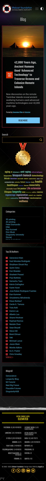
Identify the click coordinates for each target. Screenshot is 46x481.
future (22, 182)
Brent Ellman (14, 334)
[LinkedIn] (23, 470)
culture (38, 179)
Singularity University (15, 235)
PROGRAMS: (28, 449)
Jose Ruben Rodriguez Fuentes (22, 291)
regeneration (22, 195)
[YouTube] (28, 470)
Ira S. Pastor (14, 351)
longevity (16, 192)
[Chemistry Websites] (23, 155)
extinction (17, 182)
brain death (20, 179)
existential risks (9, 182)
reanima (40, 192)
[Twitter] (18, 470)
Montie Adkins (15, 347)
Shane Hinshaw (16, 318)
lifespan (8, 192)
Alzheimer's (16, 172)
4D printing (10, 222)
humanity (21, 185)
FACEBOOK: (7, 427)
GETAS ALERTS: (29, 433)
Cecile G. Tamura (16, 304)
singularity (39, 195)
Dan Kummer (15, 294)
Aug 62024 (9, 75)
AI (11, 172)
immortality (34, 185)
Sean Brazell (14, 328)
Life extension (34, 188)
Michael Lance (15, 341)
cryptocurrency (32, 179)
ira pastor (21, 188)
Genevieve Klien (18, 112)
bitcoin (7, 178)
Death (41, 179)
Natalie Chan (15, 324)
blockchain (13, 179)
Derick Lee (13, 311)
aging (7, 172)
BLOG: (26, 438)
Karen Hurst (14, 288)
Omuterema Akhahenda (19, 298)
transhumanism (35, 198)
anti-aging (25, 172)
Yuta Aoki (13, 307)
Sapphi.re (41, 466)
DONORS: (15, 442)
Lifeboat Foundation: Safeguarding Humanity (17, 8)
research (30, 195)
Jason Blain (14, 344)
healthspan (12, 185)
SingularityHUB (12, 391)
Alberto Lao (14, 314)
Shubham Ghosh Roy (18, 264)
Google (32, 182)
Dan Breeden (14, 271)
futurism (27, 112)
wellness (23, 201)
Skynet (9, 237)
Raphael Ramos (16, 321)
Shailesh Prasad (16, 274)
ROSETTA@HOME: (13, 453)
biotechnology (37, 176)
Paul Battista (15, 278)
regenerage (10, 195)
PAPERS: (27, 453)
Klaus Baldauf (15, 301)
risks (34, 195)
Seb (11, 337)
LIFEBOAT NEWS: (30, 427)
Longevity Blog (12, 379)
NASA (23, 192)
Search (41, 140)
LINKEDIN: (8, 433)
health (38, 182)
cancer (26, 179)
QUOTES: (27, 458)
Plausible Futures (13, 388)
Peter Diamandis (13, 224)
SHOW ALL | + (9, 357)
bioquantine (8, 176)
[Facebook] (13, 470)
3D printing (10, 219)
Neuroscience (29, 192)
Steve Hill (13, 331)
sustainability (14, 198)
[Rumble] (33, 470)
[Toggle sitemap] (37, 8)
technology (24, 198)
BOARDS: (27, 442)
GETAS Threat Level (23, 418)
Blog (23, 19)
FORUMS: (17, 458)
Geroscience (11, 376)
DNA (8, 227)
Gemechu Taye (15, 281)
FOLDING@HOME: (7, 449)
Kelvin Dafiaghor (16, 284)
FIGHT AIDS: (10, 446)
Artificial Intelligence (36, 172)
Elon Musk (10, 232)
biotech (27, 175)
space (8, 198)
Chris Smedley (15, 354)
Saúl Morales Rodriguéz (19, 261)
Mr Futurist (10, 382)
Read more (23, 121)
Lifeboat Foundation (18, 466)
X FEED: (8, 438)
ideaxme (26, 186)
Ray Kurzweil (11, 229)
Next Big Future (12, 385)
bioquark (18, 175)
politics (34, 192)
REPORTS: (28, 446)
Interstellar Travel (11, 189)
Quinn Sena (14, 268)
